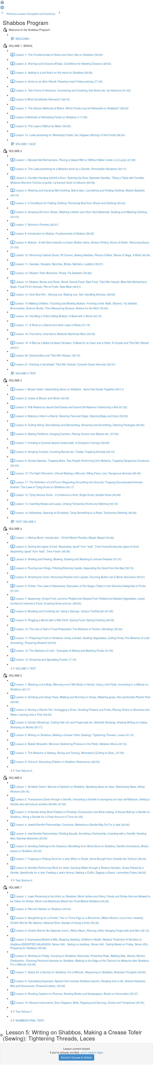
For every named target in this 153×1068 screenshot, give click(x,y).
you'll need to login (92, 1052)
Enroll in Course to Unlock (76, 1057)
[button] (2, 3)
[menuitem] (2, 8)
